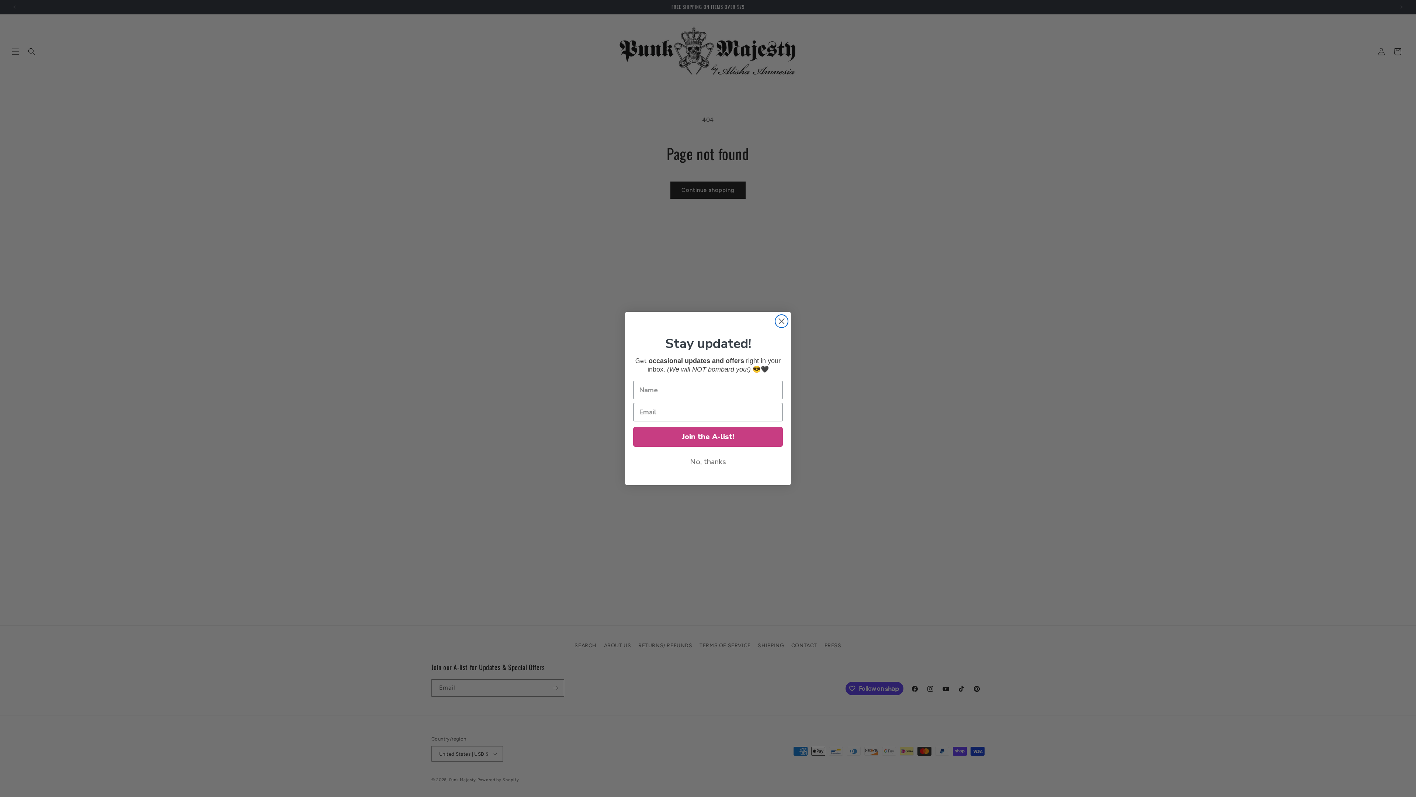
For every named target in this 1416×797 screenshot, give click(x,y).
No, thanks (708, 462)
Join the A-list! (708, 437)
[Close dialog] (781, 321)
